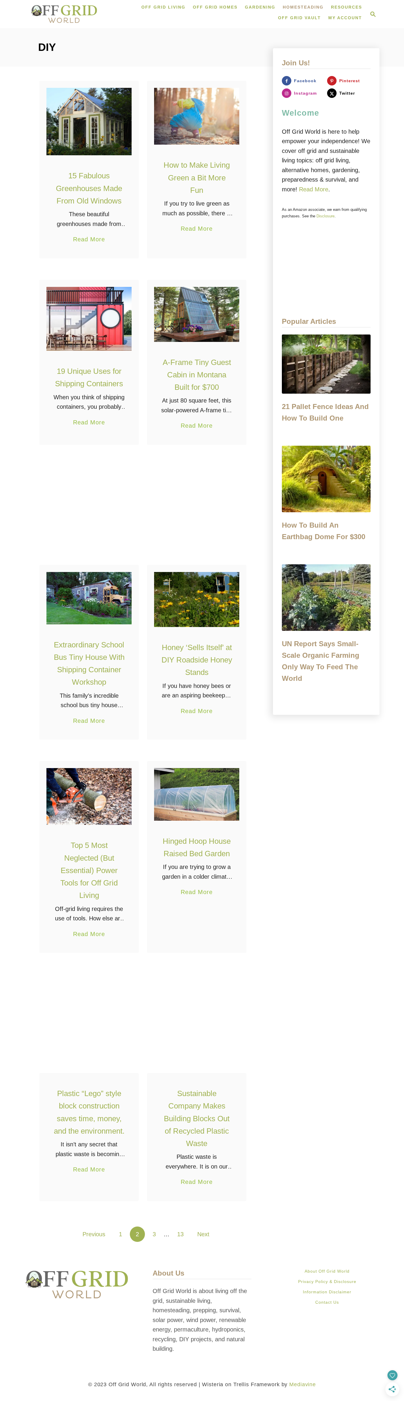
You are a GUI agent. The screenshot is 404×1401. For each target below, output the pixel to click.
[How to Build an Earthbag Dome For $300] (326, 479)
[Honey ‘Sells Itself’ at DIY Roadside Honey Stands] (197, 599)
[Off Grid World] (64, 14)
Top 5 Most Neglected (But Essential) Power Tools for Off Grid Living (89, 870)
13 (180, 1234)
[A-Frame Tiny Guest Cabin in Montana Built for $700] (197, 314)
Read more (313, 189)
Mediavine (302, 1384)
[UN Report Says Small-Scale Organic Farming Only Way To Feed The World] (326, 597)
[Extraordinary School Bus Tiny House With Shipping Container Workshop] (89, 598)
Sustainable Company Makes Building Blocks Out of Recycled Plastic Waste (197, 1118)
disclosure (325, 216)
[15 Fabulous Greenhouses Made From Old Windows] (89, 121)
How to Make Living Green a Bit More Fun (197, 178)
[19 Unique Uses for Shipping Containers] (89, 319)
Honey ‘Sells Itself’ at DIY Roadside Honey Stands (196, 660)
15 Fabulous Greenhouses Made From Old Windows (89, 188)
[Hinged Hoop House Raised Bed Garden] (197, 794)
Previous (94, 1234)
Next (203, 1234)
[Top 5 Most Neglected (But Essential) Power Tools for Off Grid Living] (89, 796)
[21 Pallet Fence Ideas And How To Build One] (326, 364)
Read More (89, 240)
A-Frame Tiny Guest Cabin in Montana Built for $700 (197, 375)
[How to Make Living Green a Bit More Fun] (197, 116)
